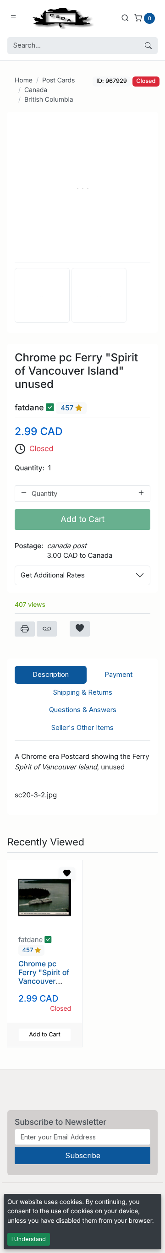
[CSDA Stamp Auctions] (61, 18)
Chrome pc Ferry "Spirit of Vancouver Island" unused (44, 977)
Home (24, 80)
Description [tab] (51, 674)
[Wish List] (80, 629)
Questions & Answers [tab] (82, 709)
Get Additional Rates (53, 575)
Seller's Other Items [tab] (82, 727)
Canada (35, 90)
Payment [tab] (118, 674)
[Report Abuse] (47, 629)
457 (67, 407)
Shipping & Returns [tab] (82, 692)
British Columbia (48, 100)
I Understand (28, 1239)
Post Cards (58, 80)
